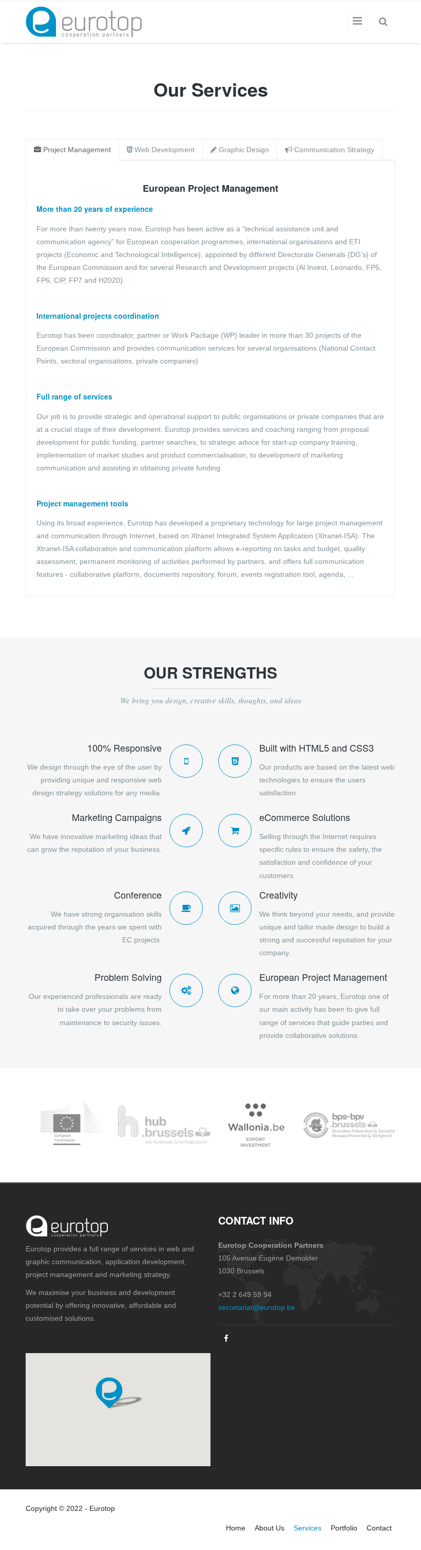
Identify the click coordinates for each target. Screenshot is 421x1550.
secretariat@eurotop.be (256, 1307)
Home (235, 1528)
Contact (379, 1528)
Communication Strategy (333, 149)
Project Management (76, 149)
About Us (269, 1528)
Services (307, 1528)
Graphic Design (243, 149)
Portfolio (344, 1528)
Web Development (163, 149)
